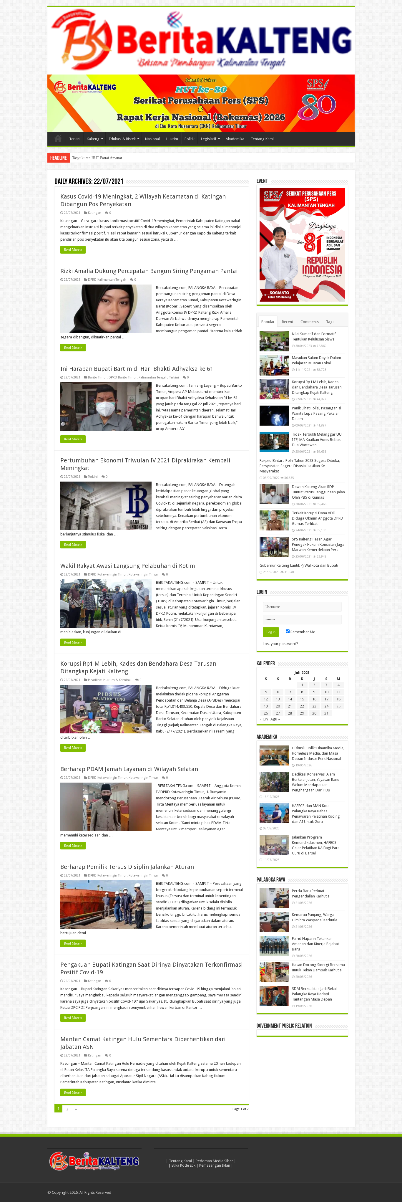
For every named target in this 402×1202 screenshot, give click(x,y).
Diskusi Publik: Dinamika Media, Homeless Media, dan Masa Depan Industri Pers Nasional (318, 753)
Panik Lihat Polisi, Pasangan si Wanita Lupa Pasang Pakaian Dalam (316, 413)
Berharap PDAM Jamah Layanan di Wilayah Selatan (129, 769)
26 (266, 713)
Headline (95, 680)
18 (338, 699)
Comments (309, 322)
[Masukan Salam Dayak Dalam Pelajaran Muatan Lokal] (274, 365)
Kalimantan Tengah (153, 377)
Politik (190, 139)
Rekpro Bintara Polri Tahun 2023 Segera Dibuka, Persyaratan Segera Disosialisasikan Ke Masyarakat (300, 465)
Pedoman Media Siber (214, 1161)
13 (278, 699)
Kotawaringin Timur (143, 574)
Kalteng (93, 139)
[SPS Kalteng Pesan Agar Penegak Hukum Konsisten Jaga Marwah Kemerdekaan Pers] (274, 547)
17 (326, 699)
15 (302, 699)
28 (290, 713)
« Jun (264, 719)
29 (302, 713)
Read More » (73, 250)
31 (326, 713)
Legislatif (208, 139)
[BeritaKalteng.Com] (201, 41)
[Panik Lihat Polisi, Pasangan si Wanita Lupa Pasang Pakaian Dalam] (274, 416)
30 (314, 713)
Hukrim (172, 139)
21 (290, 706)
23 (314, 706)
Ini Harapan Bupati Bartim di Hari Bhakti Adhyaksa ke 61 (136, 368)
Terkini (74, 139)
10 (326, 692)
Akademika (235, 139)
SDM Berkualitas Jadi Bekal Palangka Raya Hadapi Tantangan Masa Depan (314, 993)
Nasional (152, 139)
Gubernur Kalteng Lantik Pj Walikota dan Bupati (299, 565)
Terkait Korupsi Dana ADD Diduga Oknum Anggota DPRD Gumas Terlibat (317, 518)
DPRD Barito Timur (123, 377)
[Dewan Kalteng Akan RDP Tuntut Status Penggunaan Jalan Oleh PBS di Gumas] (274, 494)
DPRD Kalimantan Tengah (107, 280)
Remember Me (302, 632)
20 (278, 706)
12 (266, 699)
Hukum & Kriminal (117, 680)
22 (302, 706)
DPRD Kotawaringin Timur (107, 574)
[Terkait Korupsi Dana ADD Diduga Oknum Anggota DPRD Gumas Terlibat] (274, 520)
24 (326, 706)
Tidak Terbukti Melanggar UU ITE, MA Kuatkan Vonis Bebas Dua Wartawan (317, 439)
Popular (268, 322)
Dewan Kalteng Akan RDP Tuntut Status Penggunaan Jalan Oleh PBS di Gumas (318, 492)
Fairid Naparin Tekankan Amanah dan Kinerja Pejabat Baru (315, 943)
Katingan (94, 213)
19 (266, 706)
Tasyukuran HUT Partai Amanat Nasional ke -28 (110, 158)
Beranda (58, 138)
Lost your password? (280, 643)
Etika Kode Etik (183, 1165)
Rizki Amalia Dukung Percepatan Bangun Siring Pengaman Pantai (149, 271)
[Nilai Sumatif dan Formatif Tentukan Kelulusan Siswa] (274, 341)
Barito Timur (97, 377)
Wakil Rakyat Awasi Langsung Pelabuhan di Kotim (127, 565)
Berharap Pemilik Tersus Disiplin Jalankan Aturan (127, 866)
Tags (330, 322)
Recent (287, 322)
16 (314, 699)
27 (278, 713)
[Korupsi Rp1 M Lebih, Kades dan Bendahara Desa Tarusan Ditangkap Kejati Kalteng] (274, 389)
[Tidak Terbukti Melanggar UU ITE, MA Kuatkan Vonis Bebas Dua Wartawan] (274, 442)
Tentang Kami (262, 139)
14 (290, 699)
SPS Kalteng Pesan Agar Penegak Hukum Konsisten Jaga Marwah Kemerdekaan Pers (318, 544)
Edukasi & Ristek (122, 139)
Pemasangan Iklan (214, 1165)
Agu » (275, 719)
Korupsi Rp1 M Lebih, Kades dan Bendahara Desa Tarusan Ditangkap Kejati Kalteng (317, 387)
